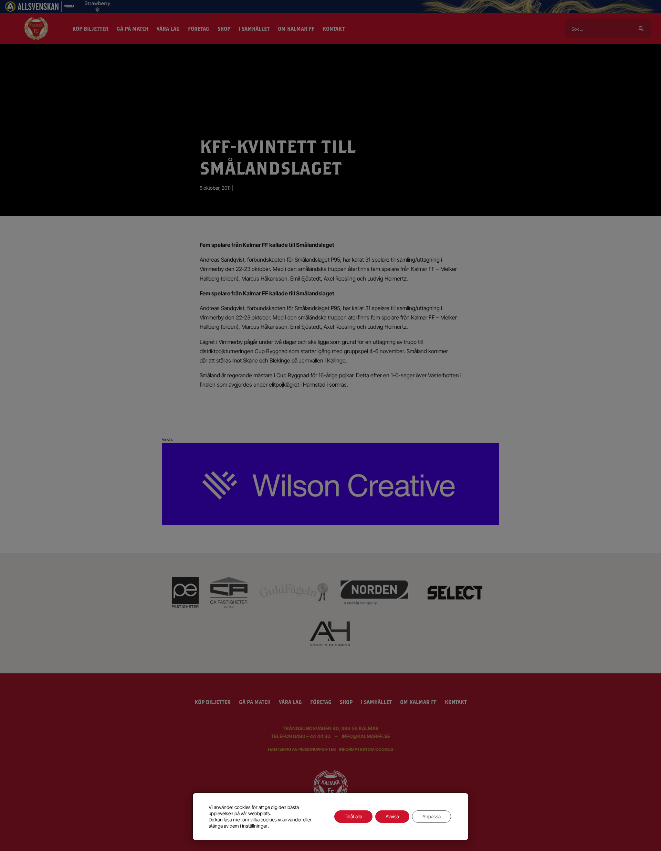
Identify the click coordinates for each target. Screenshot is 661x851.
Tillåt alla (353, 816)
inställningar (254, 826)
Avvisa (392, 816)
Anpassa (431, 816)
